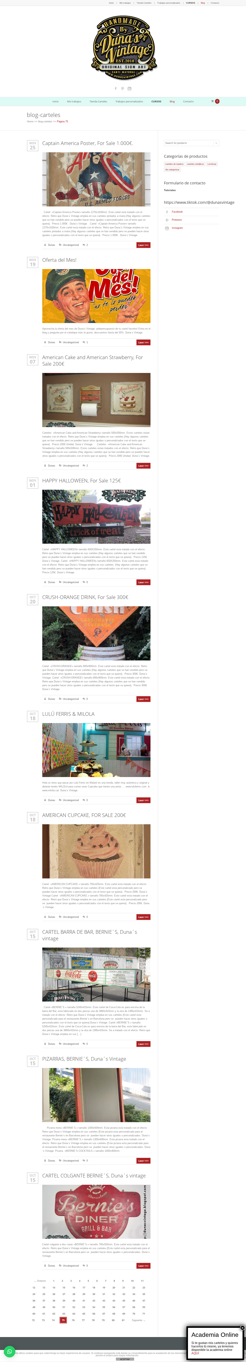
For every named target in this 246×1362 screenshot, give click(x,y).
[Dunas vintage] (123, 47)
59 (143, 1307)
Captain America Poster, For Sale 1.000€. (87, 143)
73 (43, 1320)
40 (73, 1300)
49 (43, 1307)
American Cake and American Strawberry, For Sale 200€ (92, 360)
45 (123, 1300)
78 (93, 1320)
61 (43, 1313)
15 (33, 936)
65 (83, 1313)
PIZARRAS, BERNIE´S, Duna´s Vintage (84, 1058)
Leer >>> (143, 245)
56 (113, 1307)
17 (83, 1287)
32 (113, 1294)
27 (63, 1294)
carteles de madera (174, 164)
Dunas (51, 245)
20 (33, 601)
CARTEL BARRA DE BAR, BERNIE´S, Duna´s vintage (89, 935)
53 (83, 1307)
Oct (33, 597)
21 (123, 1287)
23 (143, 1287)
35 (143, 1294)
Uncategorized (71, 245)
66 (93, 1313)
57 (123, 1307)
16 (73, 1287)
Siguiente (138, 1320)
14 (53, 1287)
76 (73, 1320)
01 (33, 485)
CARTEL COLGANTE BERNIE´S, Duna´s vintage (94, 1175)
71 (143, 1313)
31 (103, 1294)
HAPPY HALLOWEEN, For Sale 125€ (81, 480)
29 (83, 1294)
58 (133, 1307)
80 (113, 1320)
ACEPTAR (125, 1359)
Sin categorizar (172, 169)
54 (93, 1307)
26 (53, 1294)
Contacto (215, 3)
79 (103, 1320)
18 (33, 718)
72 (33, 1320)
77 (83, 1320)
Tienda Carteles (144, 3)
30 (93, 1294)
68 (113, 1313)
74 (53, 1320)
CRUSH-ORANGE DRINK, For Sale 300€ (85, 597)
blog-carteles (45, 121)
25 (33, 147)
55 (103, 1307)
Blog (203, 3)
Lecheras (212, 164)
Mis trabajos (125, 3)
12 (33, 1287)
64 (73, 1313)
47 (143, 1300)
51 (63, 1307)
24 (33, 1294)
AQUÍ (195, 1353)
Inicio (111, 3)
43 (103, 1300)
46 (133, 1300)
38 (53, 1300)
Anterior (40, 1280)
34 (133, 1294)
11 (142, 1280)
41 (83, 1300)
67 (103, 1313)
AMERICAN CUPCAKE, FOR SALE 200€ (84, 815)
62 (53, 1313)
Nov (32, 143)
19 (33, 264)
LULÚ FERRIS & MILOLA (68, 714)
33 (123, 1294)
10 (132, 1280)
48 (33, 1307)
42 (93, 1300)
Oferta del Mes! (59, 260)
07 (33, 361)
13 (43, 1287)
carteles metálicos (195, 164)
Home (30, 121)
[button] (9, 1351)
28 (73, 1294)
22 (133, 1287)
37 (43, 1300)
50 (53, 1307)
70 (133, 1313)
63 (63, 1313)
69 (123, 1313)
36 (33, 1300)
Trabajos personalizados (168, 3)
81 (123, 1320)
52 (73, 1307)
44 (113, 1300)
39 (63, 1300)
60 (33, 1313)
